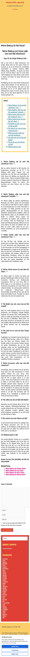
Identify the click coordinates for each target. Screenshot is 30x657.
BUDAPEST (4, 567)
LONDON (4, 580)
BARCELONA (4, 564)
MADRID (4, 583)
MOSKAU (4, 591)
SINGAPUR (4, 608)
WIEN (3, 618)
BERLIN (3, 565)
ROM (3, 601)
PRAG (3, 598)
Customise (15, 650)
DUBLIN (4, 572)
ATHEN (3, 560)
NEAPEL (4, 593)
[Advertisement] (15, 28)
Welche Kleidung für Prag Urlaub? (15, 471)
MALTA (3, 585)
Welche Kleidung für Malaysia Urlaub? (16, 469)
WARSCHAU (4, 614)
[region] (15, 646)
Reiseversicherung (7, 548)
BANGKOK (4, 562)
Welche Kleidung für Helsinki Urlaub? (15, 475)
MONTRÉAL (4, 590)
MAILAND (4, 588)
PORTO (4, 596)
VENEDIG (4, 616)
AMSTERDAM (5, 559)
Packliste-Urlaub (15, 2)
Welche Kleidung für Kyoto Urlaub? (15, 473)
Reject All (15, 654)
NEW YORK (4, 595)
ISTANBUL (4, 577)
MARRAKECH (5, 587)
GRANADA (4, 575)
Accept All (15, 646)
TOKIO (3, 613)
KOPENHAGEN (5, 568)
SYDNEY (4, 611)
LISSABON (4, 578)
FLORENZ (4, 573)
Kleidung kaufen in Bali (14, 147)
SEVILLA (4, 606)
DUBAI (3, 570)
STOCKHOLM (5, 609)
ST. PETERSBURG (6, 603)
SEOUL (3, 604)
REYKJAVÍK (4, 600)
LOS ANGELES (5, 582)
